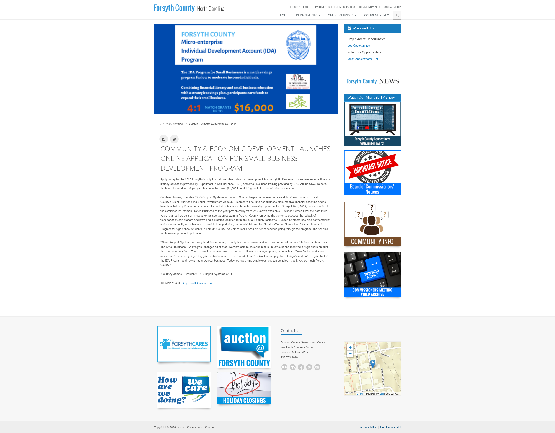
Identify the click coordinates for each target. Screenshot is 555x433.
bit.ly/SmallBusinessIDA (197, 283)
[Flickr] (284, 367)
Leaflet (360, 393)
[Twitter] (309, 367)
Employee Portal (390, 427)
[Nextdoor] (293, 367)
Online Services (344, 6)
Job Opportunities (359, 45)
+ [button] (350, 347)
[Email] (317, 367)
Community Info (369, 6)
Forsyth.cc (300, 6)
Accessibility (368, 427)
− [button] (350, 353)
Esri (381, 393)
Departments (321, 6)
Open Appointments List (363, 59)
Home (284, 15)
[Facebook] (301, 367)
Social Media (392, 6)
